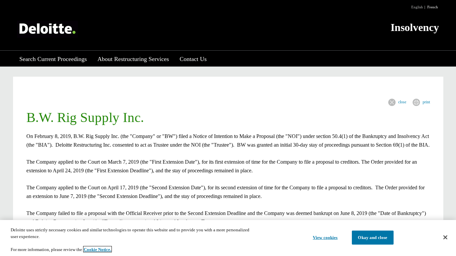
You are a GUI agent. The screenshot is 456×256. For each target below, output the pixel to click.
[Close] (445, 237)
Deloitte (47, 29)
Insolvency (415, 27)
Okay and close (372, 237)
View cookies (325, 237)
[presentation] (392, 102)
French (432, 7)
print (426, 102)
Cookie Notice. (97, 249)
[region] (228, 238)
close (402, 102)
